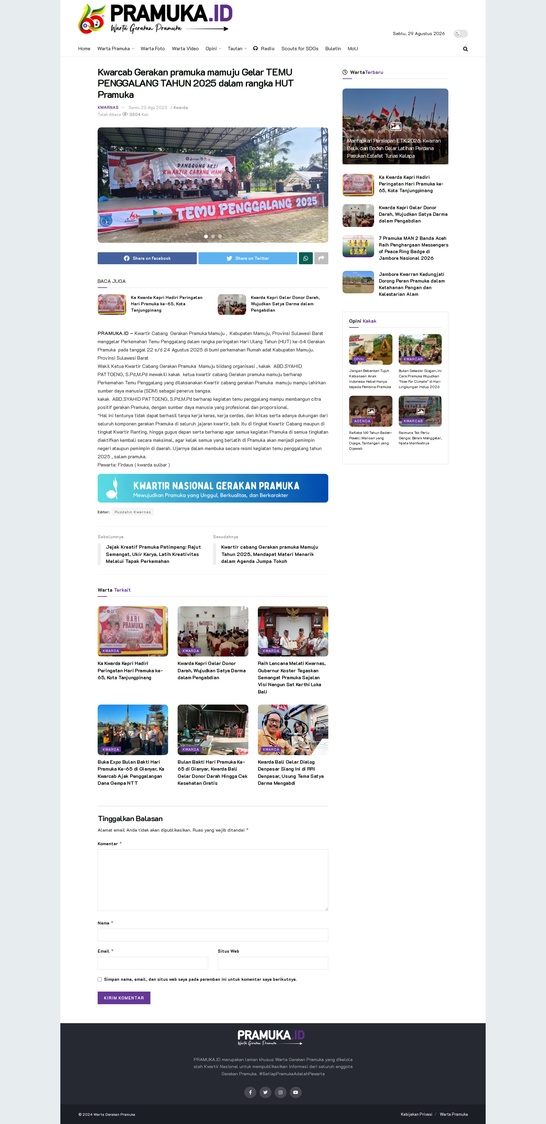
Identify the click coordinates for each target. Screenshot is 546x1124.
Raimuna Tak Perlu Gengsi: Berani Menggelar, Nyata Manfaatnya (420, 438)
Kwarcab (413, 359)
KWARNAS (108, 107)
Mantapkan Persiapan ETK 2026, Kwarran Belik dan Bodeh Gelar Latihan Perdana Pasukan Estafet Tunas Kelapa (393, 148)
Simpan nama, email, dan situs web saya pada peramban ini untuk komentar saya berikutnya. (200, 979)
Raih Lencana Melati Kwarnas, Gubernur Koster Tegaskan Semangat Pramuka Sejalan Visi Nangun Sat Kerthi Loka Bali (292, 677)
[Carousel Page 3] (220, 236)
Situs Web (228, 951)
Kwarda (180, 107)
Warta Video (185, 48)
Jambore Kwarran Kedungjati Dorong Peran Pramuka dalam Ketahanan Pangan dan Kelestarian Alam (412, 284)
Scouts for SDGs (300, 48)
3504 (134, 114)
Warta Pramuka (113, 48)
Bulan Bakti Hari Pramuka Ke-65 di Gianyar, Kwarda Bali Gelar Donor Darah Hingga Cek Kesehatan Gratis (212, 772)
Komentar (110, 843)
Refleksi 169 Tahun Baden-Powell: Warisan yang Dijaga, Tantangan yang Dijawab (370, 440)
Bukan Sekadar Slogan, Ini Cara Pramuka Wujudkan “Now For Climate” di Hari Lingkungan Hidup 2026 (420, 378)
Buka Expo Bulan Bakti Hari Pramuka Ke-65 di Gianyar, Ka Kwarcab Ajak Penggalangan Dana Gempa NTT (131, 772)
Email (106, 951)
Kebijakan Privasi (416, 1114)
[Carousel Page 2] (213, 236)
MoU (353, 48)
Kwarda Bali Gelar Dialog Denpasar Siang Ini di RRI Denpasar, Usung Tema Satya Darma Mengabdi (291, 772)
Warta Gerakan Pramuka (114, 1114)
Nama (106, 923)
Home (84, 48)
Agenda (362, 420)
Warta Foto (153, 48)
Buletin (333, 48)
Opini (211, 48)
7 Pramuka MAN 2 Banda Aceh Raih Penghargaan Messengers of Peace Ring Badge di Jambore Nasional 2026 (413, 248)
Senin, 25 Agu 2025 (148, 107)
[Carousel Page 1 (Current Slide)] (206, 236)
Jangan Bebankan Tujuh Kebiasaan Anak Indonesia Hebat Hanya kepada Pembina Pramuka (370, 378)
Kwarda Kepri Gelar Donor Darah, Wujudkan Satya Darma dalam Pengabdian (285, 303)
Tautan (235, 48)
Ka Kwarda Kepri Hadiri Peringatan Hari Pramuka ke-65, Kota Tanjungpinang (167, 303)
